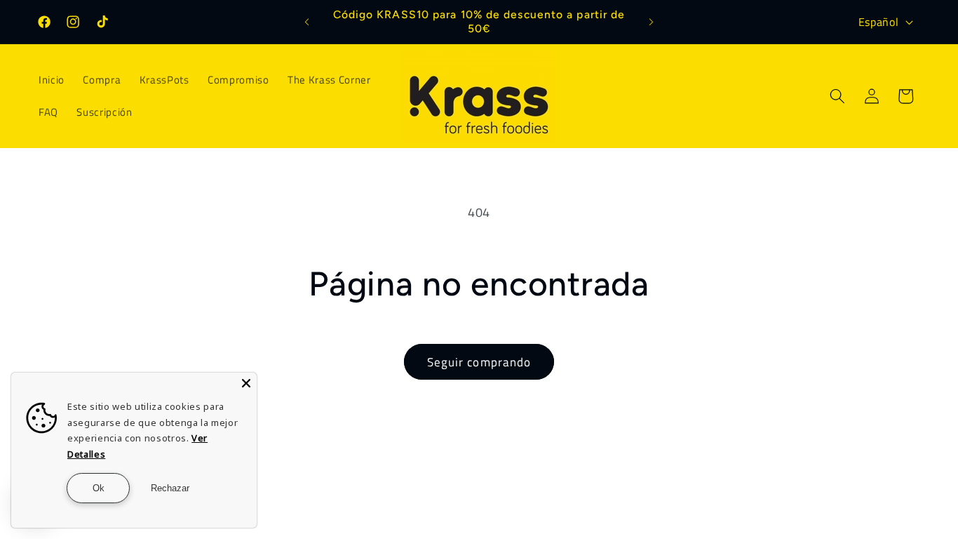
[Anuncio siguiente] (651, 21)
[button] (837, 96)
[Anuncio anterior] (306, 21)
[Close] (246, 383)
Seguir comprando (479, 362)
